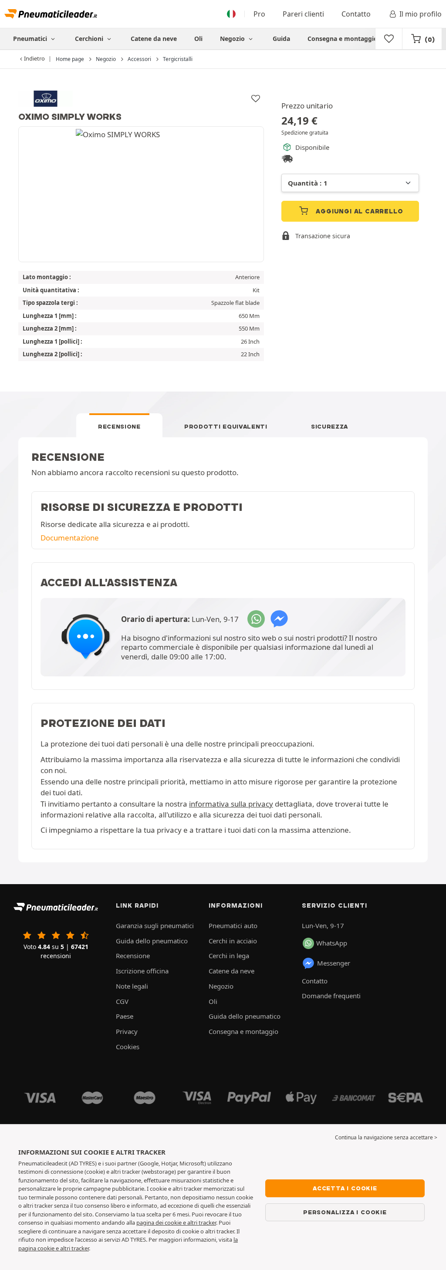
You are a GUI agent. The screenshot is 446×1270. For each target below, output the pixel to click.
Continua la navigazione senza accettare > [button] (386, 1137)
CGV (122, 1001)
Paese (124, 1016)
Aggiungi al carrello (358, 211)
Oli (198, 38)
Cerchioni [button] (90, 38)
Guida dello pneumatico (152, 940)
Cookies (127, 1046)
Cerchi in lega (229, 955)
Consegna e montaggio (342, 38)
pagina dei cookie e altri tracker (176, 1222)
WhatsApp (331, 943)
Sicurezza (329, 426)
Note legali (132, 986)
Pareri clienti (303, 14)
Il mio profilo (420, 14)
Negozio (233, 38)
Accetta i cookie (345, 1188)
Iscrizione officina (142, 970)
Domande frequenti (331, 995)
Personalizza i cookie (345, 1212)
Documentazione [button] (70, 538)
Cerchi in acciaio (233, 940)
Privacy (127, 1031)
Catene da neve (154, 38)
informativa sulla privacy (231, 804)
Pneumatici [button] (31, 38)
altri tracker (74, 1248)
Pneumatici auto (233, 925)
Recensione (119, 426)
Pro (259, 14)
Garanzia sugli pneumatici (155, 925)
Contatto (356, 14)
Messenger (333, 963)
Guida (281, 38)
